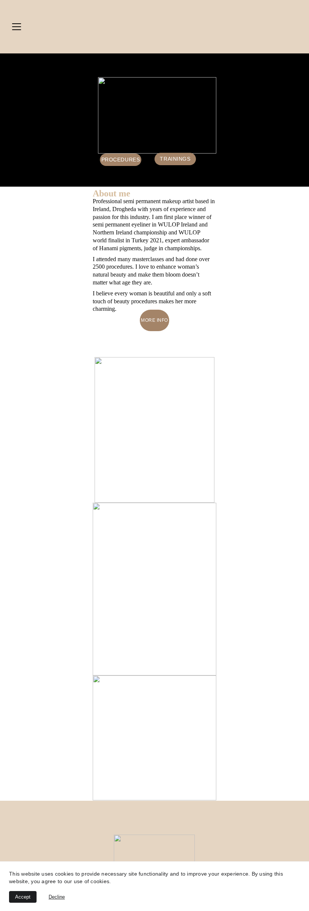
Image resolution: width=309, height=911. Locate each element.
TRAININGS (175, 159)
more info (154, 320)
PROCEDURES (120, 160)
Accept (23, 897)
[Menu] (16, 26)
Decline (57, 897)
